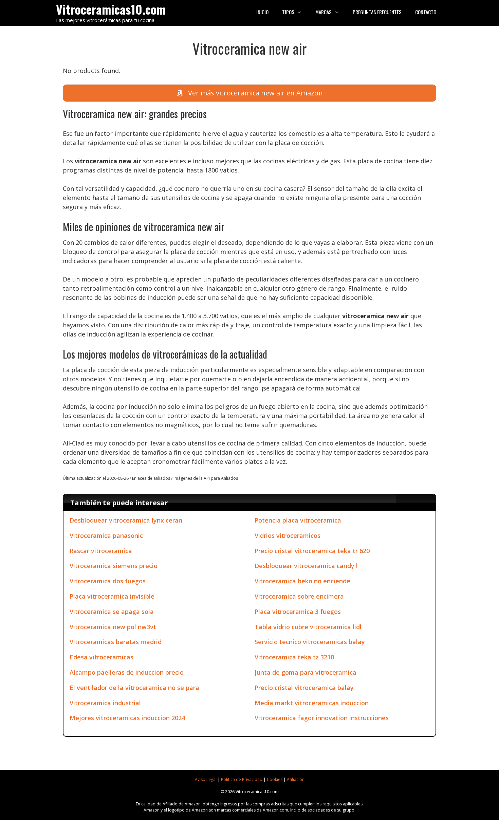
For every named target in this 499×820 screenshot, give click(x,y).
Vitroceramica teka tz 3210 (294, 657)
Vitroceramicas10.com (111, 9)
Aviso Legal (206, 779)
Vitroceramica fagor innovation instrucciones (322, 718)
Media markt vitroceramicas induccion (312, 703)
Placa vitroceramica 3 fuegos (298, 611)
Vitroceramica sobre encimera (299, 596)
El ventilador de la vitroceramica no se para (134, 688)
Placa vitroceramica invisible (112, 596)
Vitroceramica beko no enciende (302, 581)
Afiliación (295, 779)
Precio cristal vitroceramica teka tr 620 (312, 551)
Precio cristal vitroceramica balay (304, 688)
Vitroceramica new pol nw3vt (113, 627)
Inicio (262, 12)
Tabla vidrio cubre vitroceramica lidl (308, 627)
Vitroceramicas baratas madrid (116, 642)
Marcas (323, 12)
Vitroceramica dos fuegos (108, 581)
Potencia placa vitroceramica (298, 520)
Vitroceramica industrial (105, 703)
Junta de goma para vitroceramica (305, 672)
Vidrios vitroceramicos (287, 535)
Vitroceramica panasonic (106, 535)
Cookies (274, 779)
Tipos (288, 12)
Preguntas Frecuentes (377, 12)
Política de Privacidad (241, 779)
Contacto (425, 12)
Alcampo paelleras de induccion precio (127, 672)
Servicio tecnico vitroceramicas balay (310, 642)
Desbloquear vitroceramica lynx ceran (126, 520)
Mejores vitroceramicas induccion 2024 (127, 718)
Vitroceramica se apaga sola (112, 611)
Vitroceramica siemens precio (114, 566)
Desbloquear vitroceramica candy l (306, 566)
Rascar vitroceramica (101, 551)
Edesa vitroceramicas (101, 657)
